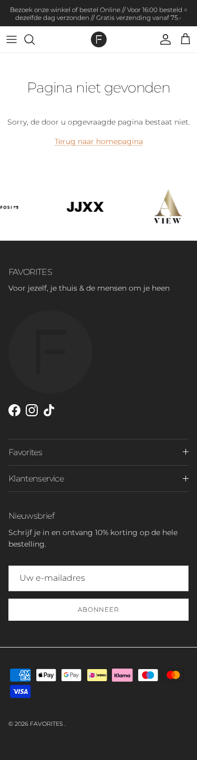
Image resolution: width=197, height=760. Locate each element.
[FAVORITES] (99, 39)
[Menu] (11, 39)
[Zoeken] (34, 39)
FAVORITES (47, 723)
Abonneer (99, 609)
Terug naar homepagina (99, 141)
